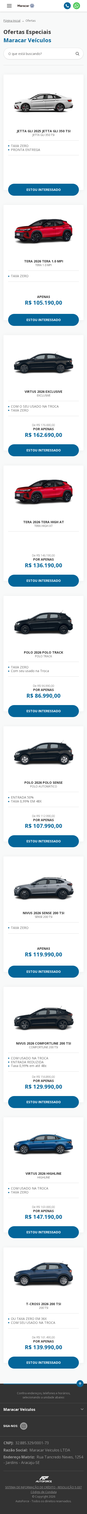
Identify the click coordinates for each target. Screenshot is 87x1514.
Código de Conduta (44, 1492)
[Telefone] (67, 5)
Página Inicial (11, 21)
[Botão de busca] (77, 54)
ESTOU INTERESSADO (43, 189)
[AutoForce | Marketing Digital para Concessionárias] (43, 1479)
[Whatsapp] (76, 5)
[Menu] (9, 5)
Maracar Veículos (19, 1409)
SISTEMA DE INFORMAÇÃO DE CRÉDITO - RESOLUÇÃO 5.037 (43, 1487)
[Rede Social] (23, 1426)
